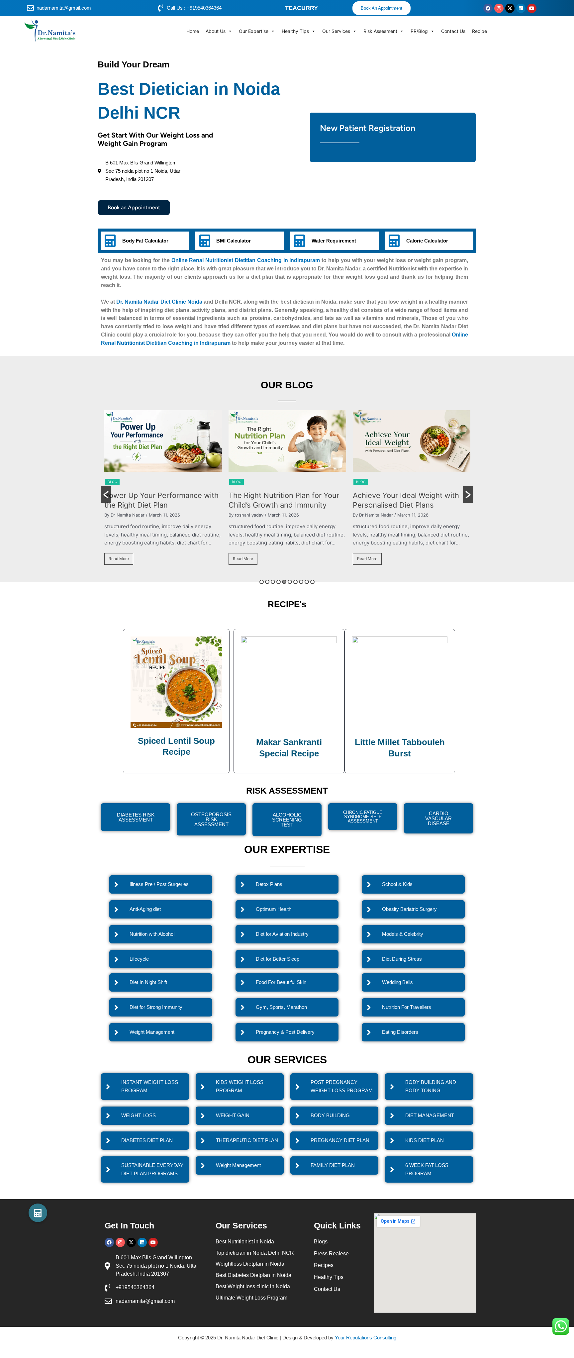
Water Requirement (334, 240)
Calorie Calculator (427, 240)
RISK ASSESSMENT (287, 791)
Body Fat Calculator (145, 240)
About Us (216, 31)
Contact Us (453, 31)
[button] (106, 494)
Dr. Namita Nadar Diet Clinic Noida (159, 302)
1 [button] (261, 582)
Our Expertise (253, 31)
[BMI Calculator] (204, 241)
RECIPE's (287, 604)
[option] (188, 490)
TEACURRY (301, 8)
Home (192, 31)
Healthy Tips (295, 31)
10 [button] (312, 582)
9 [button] (307, 582)
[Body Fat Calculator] (110, 241)
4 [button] (278, 582)
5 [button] (284, 582)
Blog (137, 482)
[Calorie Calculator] (394, 241)
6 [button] (290, 582)
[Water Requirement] (299, 241)
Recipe (479, 31)
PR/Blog (419, 31)
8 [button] (301, 582)
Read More (143, 558)
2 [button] (267, 582)
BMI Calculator (233, 240)
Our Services (336, 31)
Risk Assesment (380, 31)
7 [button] (295, 582)
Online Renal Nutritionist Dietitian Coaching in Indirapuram (245, 260)
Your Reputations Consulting (365, 1337)
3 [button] (273, 582)
